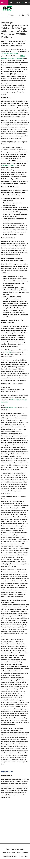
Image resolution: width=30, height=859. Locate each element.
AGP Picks (4, 2)
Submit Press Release (8, 852)
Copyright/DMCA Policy (10, 856)
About (7, 849)
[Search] (19, 15)
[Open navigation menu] (2, 14)
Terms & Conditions (22, 852)
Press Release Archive (17, 849)
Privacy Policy (23, 856)
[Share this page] (27, 14)
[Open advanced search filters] (23, 15)
